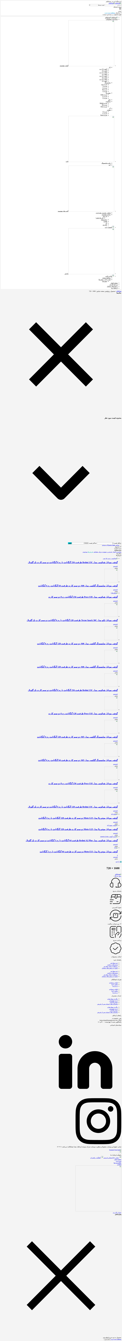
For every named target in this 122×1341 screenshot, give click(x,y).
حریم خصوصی (113, 1000)
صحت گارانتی (114, 1002)
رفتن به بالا (117, 876)
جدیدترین (109, 552)
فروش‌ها (90, 552)
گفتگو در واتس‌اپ (95, 1158)
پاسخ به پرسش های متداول (110, 968)
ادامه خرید (107, 1339)
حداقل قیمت (117, 543)
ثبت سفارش (114, 963)
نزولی (100, 552)
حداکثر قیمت (93, 543)
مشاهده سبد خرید (115, 1339)
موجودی (85, 552)
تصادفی (95, 552)
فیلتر (70, 543)
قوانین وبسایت (113, 982)
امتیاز (114, 552)
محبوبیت (118, 552)
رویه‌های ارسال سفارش (111, 966)
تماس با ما (115, 984)
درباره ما (115, 986)
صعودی (104, 552)
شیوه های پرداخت (112, 965)
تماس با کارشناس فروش (111, 1158)
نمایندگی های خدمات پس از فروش (107, 1004)
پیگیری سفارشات (112, 999)
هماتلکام (118, 291)
